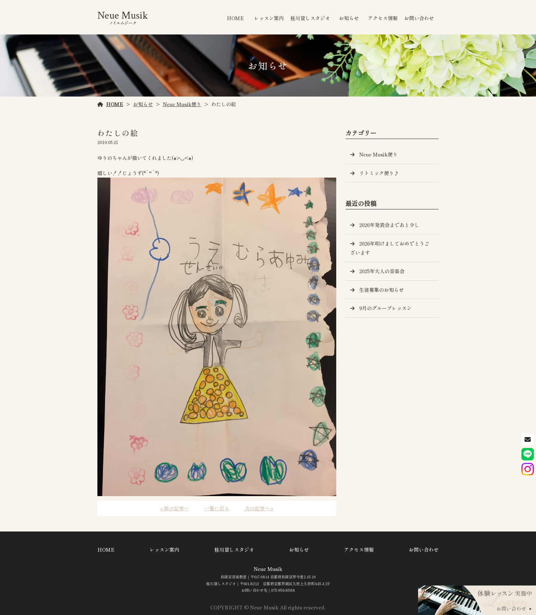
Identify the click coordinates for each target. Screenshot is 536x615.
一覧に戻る (216, 508)
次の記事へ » (259, 508)
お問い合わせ (419, 18)
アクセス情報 (383, 18)
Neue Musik (268, 568)
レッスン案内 (269, 18)
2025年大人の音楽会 (381, 271)
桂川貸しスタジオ (310, 18)
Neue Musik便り (182, 104)
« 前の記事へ (174, 508)
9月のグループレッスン (385, 308)
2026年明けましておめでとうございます (389, 248)
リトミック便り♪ (379, 173)
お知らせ (349, 18)
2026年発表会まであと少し (389, 224)
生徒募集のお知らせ (381, 289)
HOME (235, 18)
